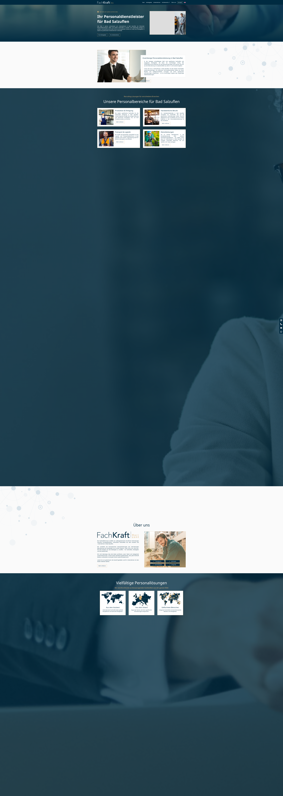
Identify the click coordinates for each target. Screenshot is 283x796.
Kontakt (180, 2)
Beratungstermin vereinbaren (142, 81)
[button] (166, 2)
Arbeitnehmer (156, 2)
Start (143, 2)
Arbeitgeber (149, 2)
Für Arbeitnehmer (114, 35)
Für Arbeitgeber (102, 35)
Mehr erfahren (120, 122)
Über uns (173, 2)
